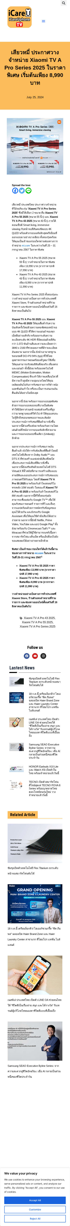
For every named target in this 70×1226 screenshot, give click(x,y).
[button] (64, 3)
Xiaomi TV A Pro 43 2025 (39, 618)
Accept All (35, 1200)
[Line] (28, 191)
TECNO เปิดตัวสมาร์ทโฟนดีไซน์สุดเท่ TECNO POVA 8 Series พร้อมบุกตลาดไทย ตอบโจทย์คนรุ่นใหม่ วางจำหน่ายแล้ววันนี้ (44, 788)
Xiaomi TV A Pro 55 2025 (37, 622)
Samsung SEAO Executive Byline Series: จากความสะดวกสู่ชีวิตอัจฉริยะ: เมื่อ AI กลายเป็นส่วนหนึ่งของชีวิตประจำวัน (44, 751)
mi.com (26, 245)
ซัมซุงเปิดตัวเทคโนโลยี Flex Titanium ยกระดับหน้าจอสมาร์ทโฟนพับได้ (44, 682)
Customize (35, 1209)
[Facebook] (15, 191)
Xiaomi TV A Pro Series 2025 (37, 626)
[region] (35, 1197)
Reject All (35, 1218)
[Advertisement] (35, 1131)
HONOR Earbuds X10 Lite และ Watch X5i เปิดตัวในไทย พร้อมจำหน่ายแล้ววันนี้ (44, 770)
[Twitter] (22, 191)
